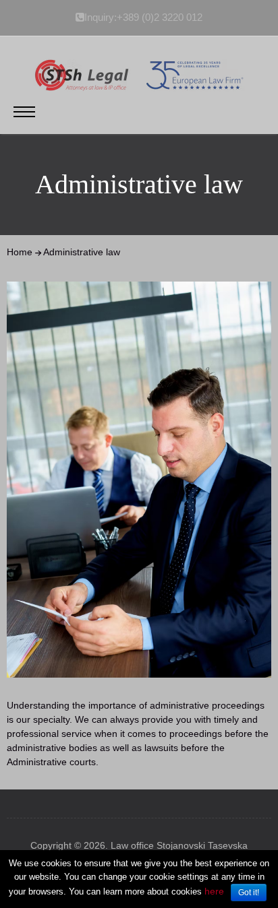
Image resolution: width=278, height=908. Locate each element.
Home (19, 252)
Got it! (248, 892)
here (214, 891)
